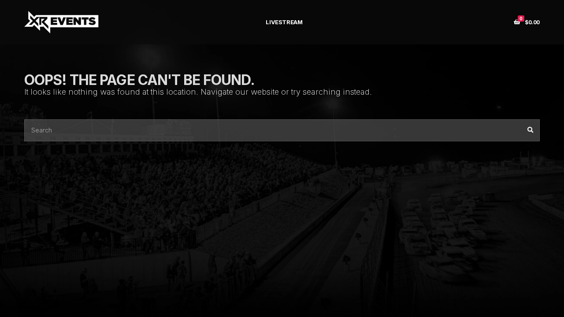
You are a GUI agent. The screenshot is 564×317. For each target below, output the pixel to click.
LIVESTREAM (284, 22)
